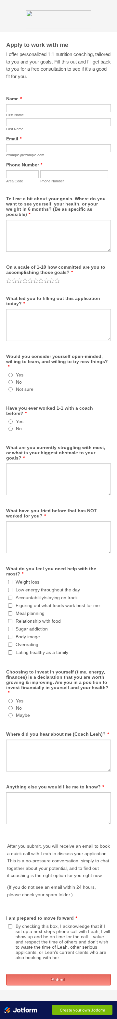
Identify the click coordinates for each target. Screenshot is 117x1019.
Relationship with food (38, 621)
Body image (28, 636)
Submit (58, 979)
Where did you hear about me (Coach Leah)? (57, 734)
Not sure (24, 389)
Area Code (14, 181)
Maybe (23, 715)
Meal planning (30, 613)
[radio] (8, 280)
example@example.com (25, 155)
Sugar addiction (32, 628)
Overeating (27, 644)
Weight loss (27, 582)
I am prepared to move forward (41, 918)
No (19, 382)
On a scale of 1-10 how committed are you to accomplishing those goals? (55, 269)
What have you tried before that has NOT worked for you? (51, 513)
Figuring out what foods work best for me (58, 605)
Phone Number (24, 164)
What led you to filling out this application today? (53, 301)
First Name (15, 115)
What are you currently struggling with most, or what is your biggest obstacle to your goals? (55, 452)
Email (13, 138)
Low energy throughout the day (48, 589)
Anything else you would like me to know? (55, 786)
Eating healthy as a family (42, 652)
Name (14, 98)
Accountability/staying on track (47, 597)
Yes (19, 374)
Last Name (14, 129)
